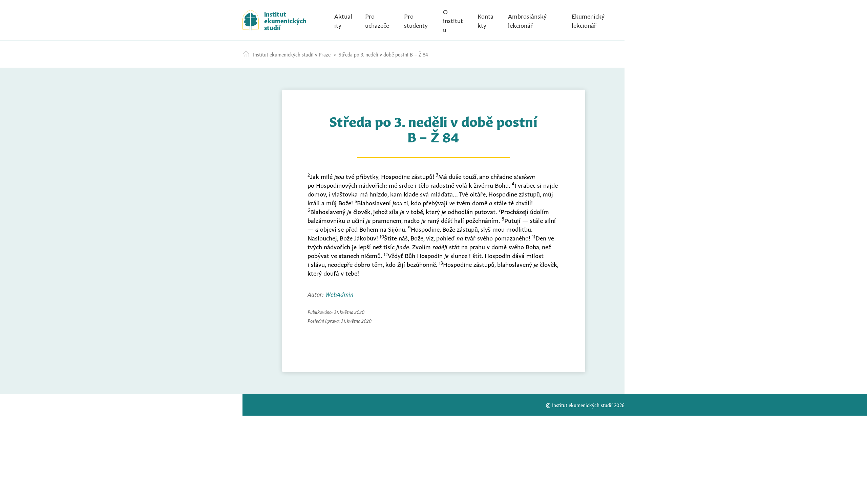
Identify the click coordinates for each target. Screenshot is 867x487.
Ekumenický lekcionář (588, 20)
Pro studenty (416, 20)
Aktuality (343, 20)
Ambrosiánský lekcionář (527, 20)
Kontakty (485, 20)
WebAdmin (339, 293)
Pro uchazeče (377, 20)
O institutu (453, 20)
